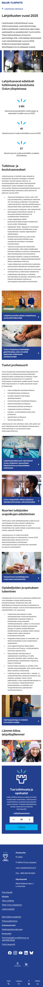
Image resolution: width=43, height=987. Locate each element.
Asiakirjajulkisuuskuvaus (12, 929)
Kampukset (6, 933)
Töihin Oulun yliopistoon (12, 905)
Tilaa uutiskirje (8, 900)
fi (31, 983)
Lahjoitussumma (22, 813)
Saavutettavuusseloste (11, 917)
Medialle (5, 896)
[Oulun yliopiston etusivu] (18, 2)
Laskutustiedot (8, 909)
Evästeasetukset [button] (9, 925)
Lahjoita (19, 981)
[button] (37, 982)
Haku (9, 981)
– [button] (13, 819)
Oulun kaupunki (8, 944)
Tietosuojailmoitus (9, 921)
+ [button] (29, 819)
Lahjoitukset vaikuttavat (13, 9)
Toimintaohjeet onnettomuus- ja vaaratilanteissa (15, 939)
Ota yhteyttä (7, 892)
